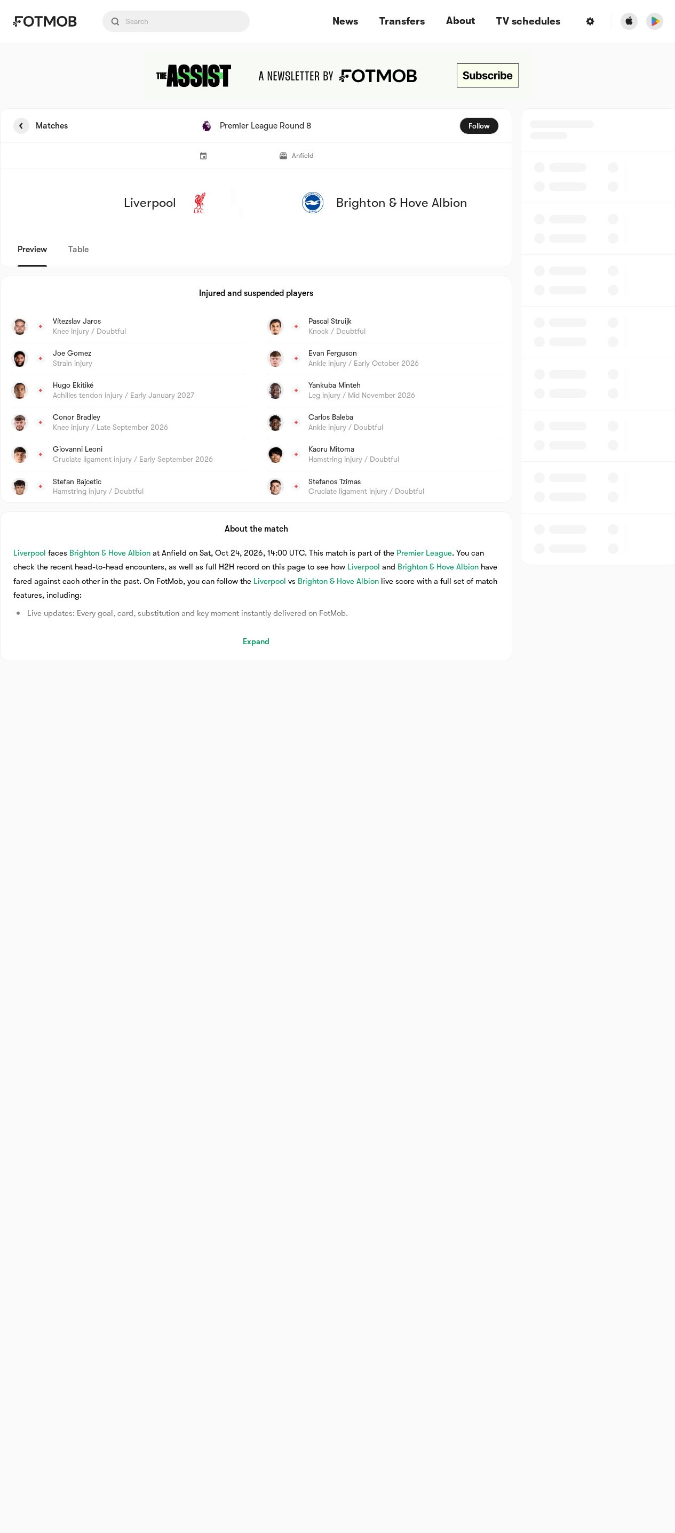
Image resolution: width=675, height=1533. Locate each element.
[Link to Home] (44, 21)
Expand (256, 641)
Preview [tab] (32, 249)
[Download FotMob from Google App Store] (654, 21)
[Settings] (590, 21)
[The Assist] (338, 76)
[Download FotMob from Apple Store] (629, 21)
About (460, 21)
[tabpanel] (337, 384)
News (345, 22)
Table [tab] (78, 249)
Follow (479, 126)
